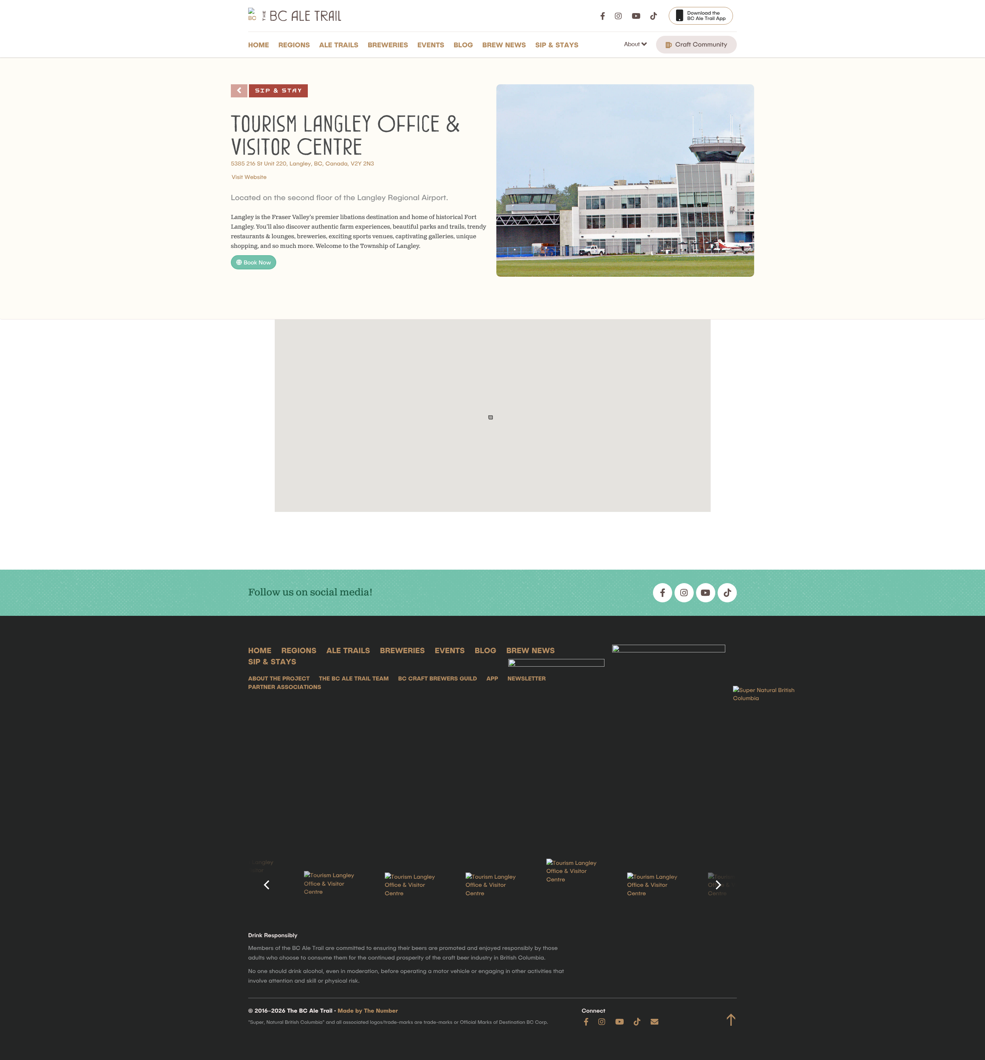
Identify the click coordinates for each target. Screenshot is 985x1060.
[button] (491, 407)
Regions (294, 44)
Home (258, 44)
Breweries (388, 44)
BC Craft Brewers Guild (437, 678)
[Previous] (267, 885)
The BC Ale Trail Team (354, 678)
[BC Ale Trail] (556, 740)
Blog (463, 44)
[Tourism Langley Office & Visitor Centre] (250, 885)
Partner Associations (284, 686)
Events (430, 44)
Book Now (256, 262)
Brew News (504, 44)
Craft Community (700, 44)
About (632, 43)
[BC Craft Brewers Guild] (668, 740)
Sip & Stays (556, 44)
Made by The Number (368, 1010)
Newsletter (527, 678)
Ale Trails (339, 44)
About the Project (279, 678)
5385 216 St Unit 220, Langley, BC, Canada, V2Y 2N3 (302, 163)
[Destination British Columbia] (771, 740)
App (492, 678)
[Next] (717, 885)
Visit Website (249, 176)
